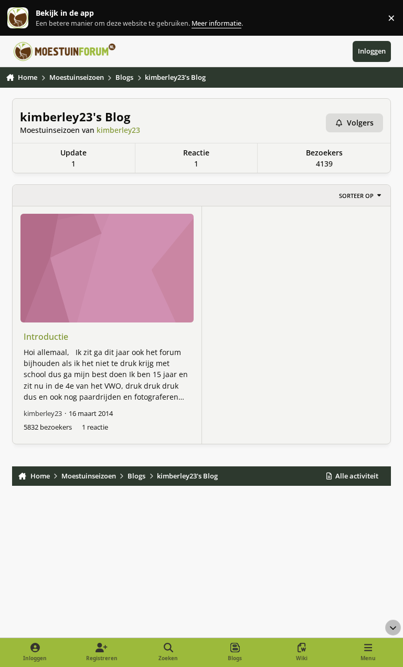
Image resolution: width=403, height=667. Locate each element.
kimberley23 (118, 130)
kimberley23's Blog (75, 117)
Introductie (46, 336)
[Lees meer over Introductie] (107, 268)
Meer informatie (28, 18)
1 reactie (95, 427)
